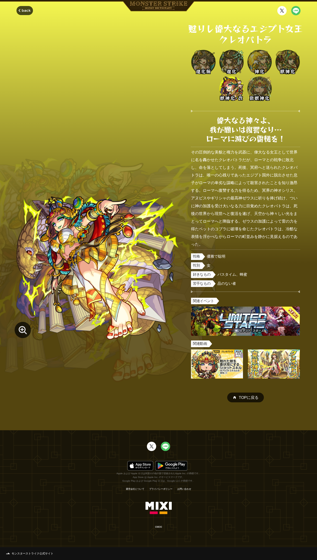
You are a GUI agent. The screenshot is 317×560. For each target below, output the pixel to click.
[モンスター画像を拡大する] (23, 330)
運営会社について (135, 489)
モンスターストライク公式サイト (32, 553)
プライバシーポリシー (160, 489)
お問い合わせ (184, 489)
